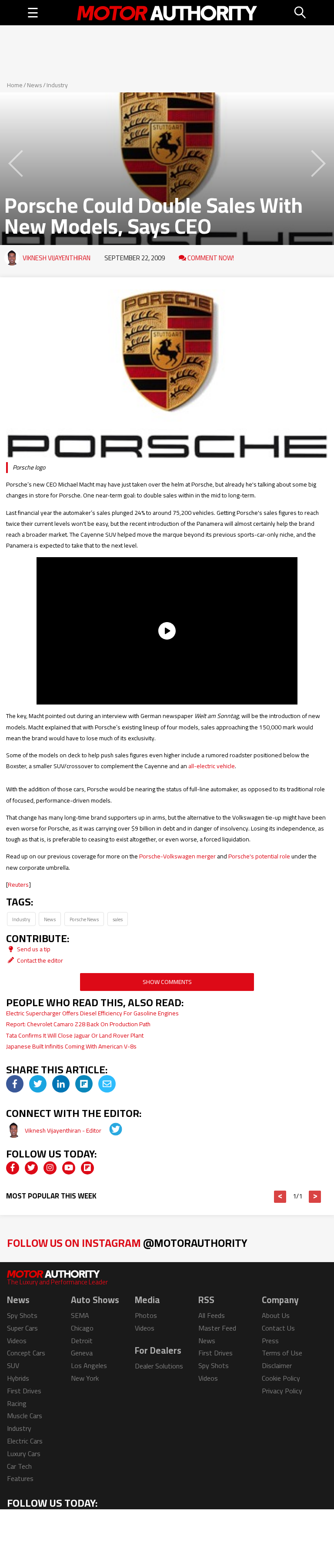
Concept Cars (26, 1352)
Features (20, 1478)
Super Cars (22, 1327)
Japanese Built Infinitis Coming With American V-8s (71, 1046)
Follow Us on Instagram (127, 1242)
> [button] (315, 1197)
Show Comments (167, 981)
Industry (57, 85)
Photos (146, 1315)
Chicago (82, 1327)
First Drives (24, 1390)
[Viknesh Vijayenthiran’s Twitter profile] (110, 1130)
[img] (14, 1084)
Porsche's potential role (259, 856)
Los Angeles (89, 1365)
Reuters (18, 884)
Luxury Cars (23, 1453)
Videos (17, 1340)
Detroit (82, 1340)
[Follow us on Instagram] (50, 1167)
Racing (17, 1403)
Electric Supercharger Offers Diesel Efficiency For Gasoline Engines (92, 1013)
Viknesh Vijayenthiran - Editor (64, 1130)
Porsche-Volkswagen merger (177, 856)
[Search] (300, 12)
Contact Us (278, 1327)
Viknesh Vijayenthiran (56, 258)
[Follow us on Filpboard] (87, 1167)
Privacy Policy (282, 1390)
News (34, 85)
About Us (276, 1315)
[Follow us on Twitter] (31, 1167)
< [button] (280, 1197)
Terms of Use (282, 1352)
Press (270, 1340)
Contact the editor (39, 960)
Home (15, 85)
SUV (13, 1365)
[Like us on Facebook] (12, 1167)
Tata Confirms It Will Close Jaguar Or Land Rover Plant (75, 1035)
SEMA (80, 1315)
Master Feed (217, 1327)
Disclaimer (277, 1365)
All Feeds (211, 1315)
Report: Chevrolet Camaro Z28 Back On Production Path (78, 1024)
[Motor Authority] (167, 12)
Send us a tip (33, 949)
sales (118, 919)
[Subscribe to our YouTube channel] (68, 1167)
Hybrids (18, 1378)
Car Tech (19, 1466)
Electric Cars (25, 1440)
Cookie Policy (281, 1378)
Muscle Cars (24, 1415)
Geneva (82, 1352)
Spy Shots (22, 1315)
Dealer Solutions (159, 1365)
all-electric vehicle (211, 766)
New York (85, 1378)
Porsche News (84, 919)
